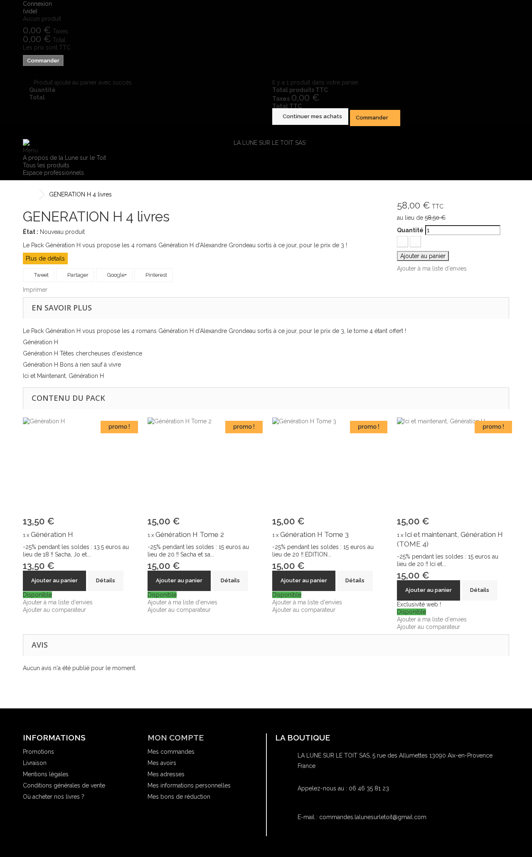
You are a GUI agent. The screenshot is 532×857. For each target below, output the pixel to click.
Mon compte (176, 737)
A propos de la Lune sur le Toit (64, 157)
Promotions (38, 751)
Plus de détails (45, 258)
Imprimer (35, 289)
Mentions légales (46, 774)
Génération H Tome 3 (314, 534)
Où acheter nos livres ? (53, 796)
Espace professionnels (53, 172)
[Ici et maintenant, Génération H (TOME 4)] (453, 467)
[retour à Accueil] (31, 194)
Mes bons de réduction (179, 796)
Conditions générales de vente (64, 785)
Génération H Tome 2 (189, 534)
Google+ (116, 275)
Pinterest (155, 275)
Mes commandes (171, 751)
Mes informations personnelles (189, 785)
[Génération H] (79, 467)
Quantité (410, 230)
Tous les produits (46, 165)
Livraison (35, 763)
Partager (77, 275)
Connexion (37, 3)
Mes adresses (166, 774)
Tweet (41, 275)
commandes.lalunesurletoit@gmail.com (372, 817)
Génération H (52, 534)
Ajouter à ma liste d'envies (432, 268)
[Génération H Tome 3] (328, 467)
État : (30, 232)
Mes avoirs (162, 763)
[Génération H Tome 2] (204, 467)
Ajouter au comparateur (54, 609)
